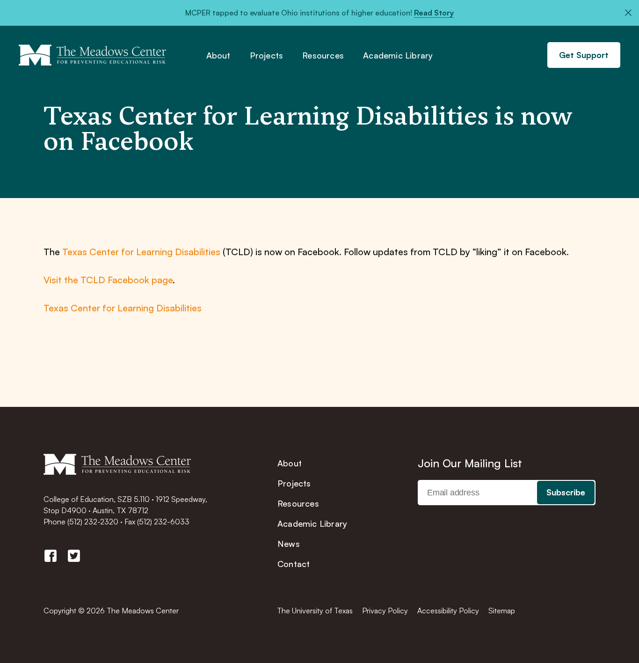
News (288, 543)
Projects (266, 55)
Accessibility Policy (448, 610)
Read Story (434, 12)
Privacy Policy (385, 610)
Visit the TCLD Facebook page (108, 280)
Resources (323, 55)
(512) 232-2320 (92, 521)
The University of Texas (315, 610)
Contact (293, 564)
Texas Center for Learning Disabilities (141, 252)
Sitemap (501, 610)
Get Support (584, 55)
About (218, 55)
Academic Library (398, 55)
